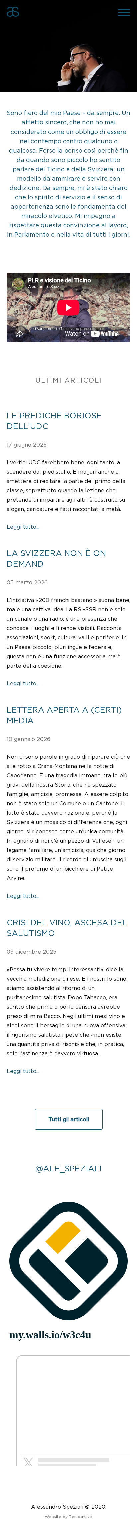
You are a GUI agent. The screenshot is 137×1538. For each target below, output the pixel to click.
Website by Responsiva (68, 1516)
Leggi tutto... (23, 527)
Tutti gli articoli (68, 1119)
